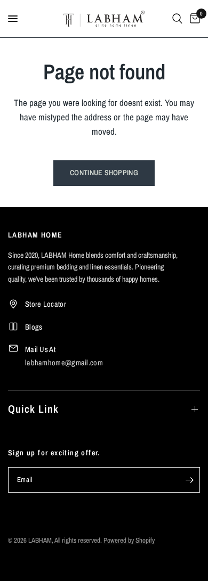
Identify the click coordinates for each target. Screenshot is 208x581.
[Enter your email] (189, 480)
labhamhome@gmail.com (64, 362)
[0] (193, 18)
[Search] (177, 18)
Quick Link (33, 409)
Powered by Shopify (129, 540)
